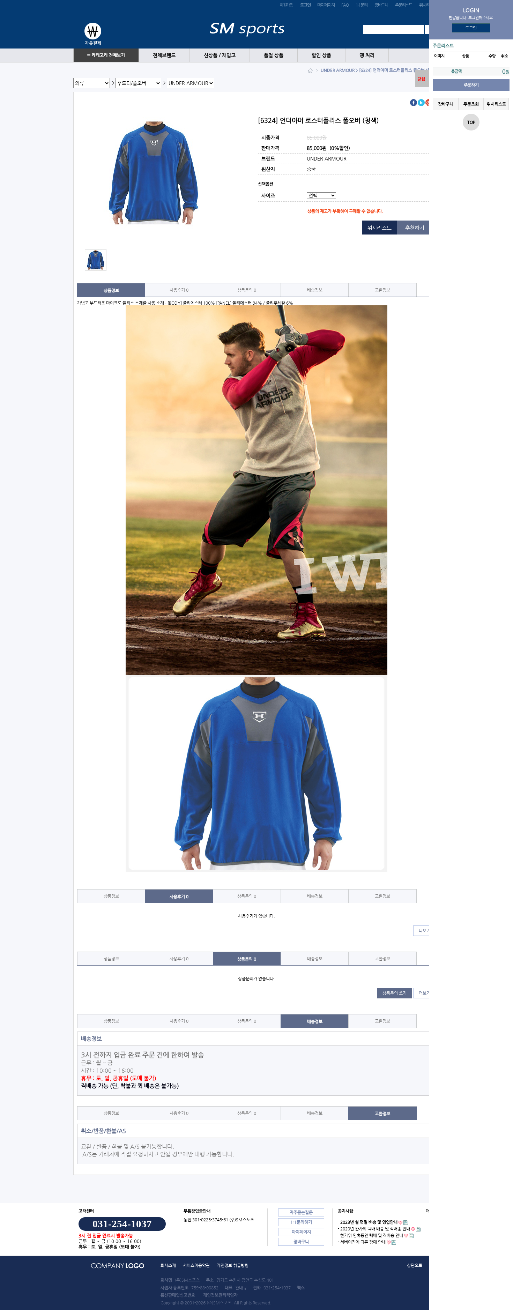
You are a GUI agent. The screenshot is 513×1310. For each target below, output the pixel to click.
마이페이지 (325, 4)
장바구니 (381, 4)
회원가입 (286, 4)
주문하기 (471, 84)
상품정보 (111, 290)
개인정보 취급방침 (232, 1265)
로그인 (471, 27)
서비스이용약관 (196, 1265)
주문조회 (470, 104)
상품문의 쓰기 (394, 993)
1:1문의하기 (301, 1222)
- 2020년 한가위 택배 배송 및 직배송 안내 (374, 1228)
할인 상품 (321, 55)
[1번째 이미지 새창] (95, 259)
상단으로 (414, 1265)
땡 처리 (366, 55)
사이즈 (268, 196)
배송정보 (314, 290)
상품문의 (246, 290)
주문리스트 (403, 4)
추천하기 (414, 228)
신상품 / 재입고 (220, 55)
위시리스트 (427, 4)
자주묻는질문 (301, 1212)
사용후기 (179, 290)
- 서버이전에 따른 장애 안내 (362, 1242)
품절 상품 (273, 55)
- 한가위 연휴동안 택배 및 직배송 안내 (370, 1235)
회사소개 (168, 1265)
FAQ (344, 4)
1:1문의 (361, 4)
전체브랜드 (164, 55)
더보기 (424, 930)
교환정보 (382, 290)
